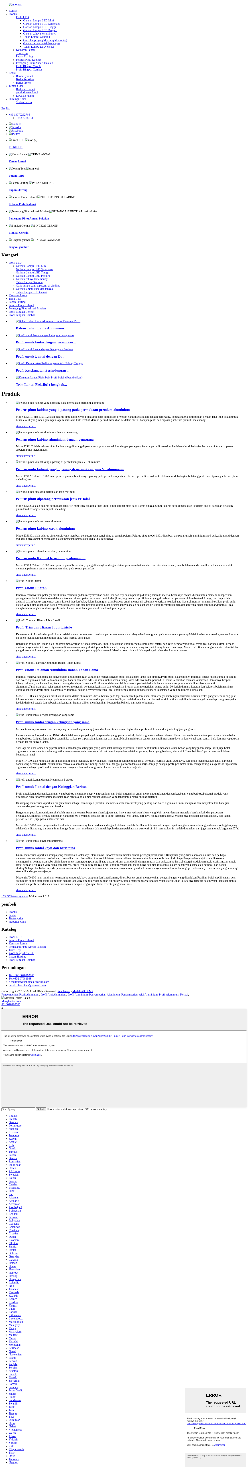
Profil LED (22, 17)
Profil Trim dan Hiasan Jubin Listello (44, 627)
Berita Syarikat (24, 76)
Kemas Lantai (17, 161)
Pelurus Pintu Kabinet (28, 59)
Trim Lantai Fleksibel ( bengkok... (41, 384)
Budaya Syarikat (25, 89)
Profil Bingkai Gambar (29, 69)
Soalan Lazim (24, 102)
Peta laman (64, 991)
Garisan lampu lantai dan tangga (41, 43)
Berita (12, 72)
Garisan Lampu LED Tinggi (39, 27)
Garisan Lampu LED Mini (38, 20)
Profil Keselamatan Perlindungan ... (43, 370)
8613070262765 (10, 1004)
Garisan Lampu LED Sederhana (41, 23)
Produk (13, 13)
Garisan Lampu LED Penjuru (40, 30)
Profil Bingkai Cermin (28, 66)
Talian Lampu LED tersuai (38, 46)
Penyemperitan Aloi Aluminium (139, 994)
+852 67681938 (25, 117)
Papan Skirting (24, 56)
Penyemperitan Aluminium (104, 994)
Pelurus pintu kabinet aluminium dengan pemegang (55, 439)
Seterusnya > (17, 896)
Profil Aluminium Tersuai (173, 994)
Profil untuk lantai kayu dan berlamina (45, 848)
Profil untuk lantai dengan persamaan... (46, 342)
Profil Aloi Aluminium (53, 994)
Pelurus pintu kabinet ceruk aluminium (45, 528)
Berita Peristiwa (25, 79)
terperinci (30, 426)
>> (26, 896)
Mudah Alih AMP (82, 991)
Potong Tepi (16, 175)
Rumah (13, 10)
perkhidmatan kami (27, 92)
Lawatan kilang (25, 95)
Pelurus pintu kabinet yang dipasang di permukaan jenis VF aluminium (70, 469)
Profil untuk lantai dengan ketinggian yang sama (53, 722)
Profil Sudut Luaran (31, 588)
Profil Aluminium (78, 994)
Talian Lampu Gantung (36, 36)
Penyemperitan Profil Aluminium (20, 994)
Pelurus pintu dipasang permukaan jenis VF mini (53, 499)
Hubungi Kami (17, 98)
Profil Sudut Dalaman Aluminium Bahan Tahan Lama (57, 670)
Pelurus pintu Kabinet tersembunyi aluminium (51, 558)
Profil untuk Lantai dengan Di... (40, 356)
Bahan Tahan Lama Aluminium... (41, 328)
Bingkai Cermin (19, 232)
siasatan (20, 426)
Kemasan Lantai (25, 49)
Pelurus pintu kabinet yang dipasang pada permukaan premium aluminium (73, 410)
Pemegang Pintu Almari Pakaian (34, 63)
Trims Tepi (22, 53)
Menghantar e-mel (11, 1001)
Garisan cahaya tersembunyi (39, 33)
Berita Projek (23, 82)
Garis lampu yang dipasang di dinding (45, 40)
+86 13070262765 (19, 114)
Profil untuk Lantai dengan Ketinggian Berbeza (52, 787)
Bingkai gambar (19, 247)
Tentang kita (16, 85)
